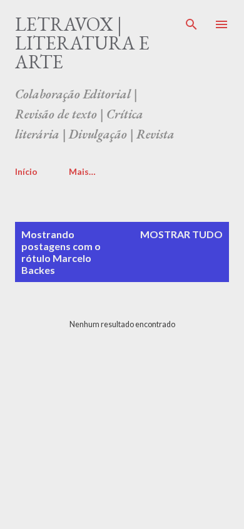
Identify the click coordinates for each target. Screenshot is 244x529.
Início (26, 171)
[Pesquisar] (191, 22)
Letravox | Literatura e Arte (82, 43)
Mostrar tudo (181, 234)
